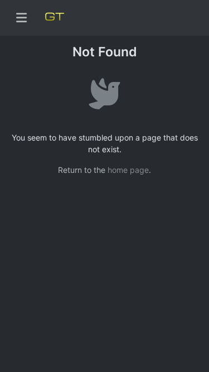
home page (128, 170)
